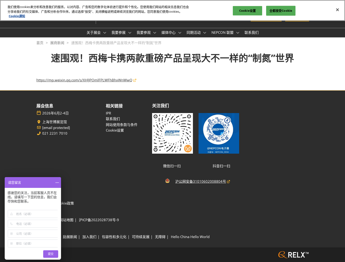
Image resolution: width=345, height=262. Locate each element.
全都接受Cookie (280, 10)
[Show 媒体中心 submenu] (180, 32)
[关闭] (337, 10)
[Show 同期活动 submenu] (205, 32)
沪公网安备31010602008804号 (200, 181)
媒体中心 (168, 32)
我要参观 (144, 32)
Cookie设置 (247, 10)
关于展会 (94, 32)
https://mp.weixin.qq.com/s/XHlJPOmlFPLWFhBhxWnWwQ (84, 80)
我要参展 (118, 32)
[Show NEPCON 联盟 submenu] (238, 32)
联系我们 (252, 32)
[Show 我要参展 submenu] (130, 32)
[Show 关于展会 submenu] (105, 32)
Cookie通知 (17, 16)
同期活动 (194, 32)
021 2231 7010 (54, 133)
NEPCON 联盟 (222, 32)
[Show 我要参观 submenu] (155, 32)
